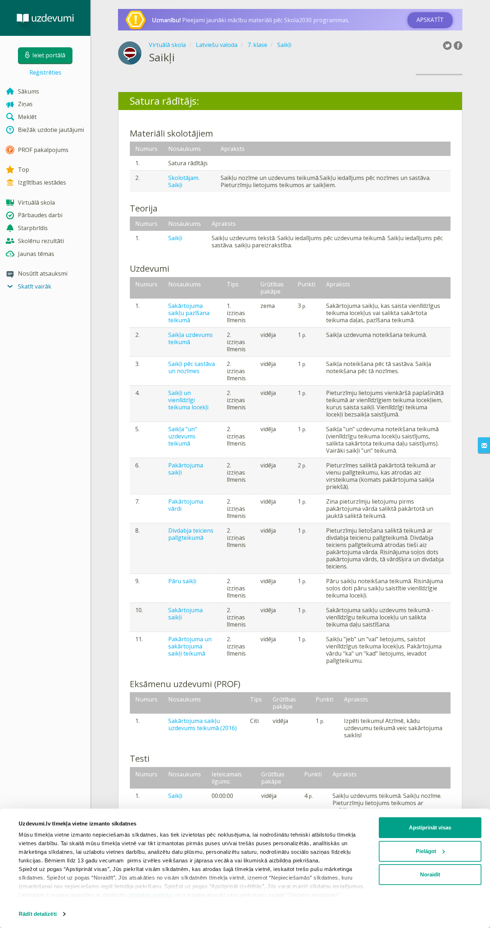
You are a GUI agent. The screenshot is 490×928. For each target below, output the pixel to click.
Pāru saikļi (182, 581)
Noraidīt (430, 874)
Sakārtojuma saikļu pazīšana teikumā (188, 313)
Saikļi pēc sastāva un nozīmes (191, 367)
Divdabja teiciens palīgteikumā (190, 534)
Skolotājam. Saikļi (183, 181)
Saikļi (175, 238)
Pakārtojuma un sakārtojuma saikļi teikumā (190, 646)
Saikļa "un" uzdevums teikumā (182, 436)
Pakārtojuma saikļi (185, 468)
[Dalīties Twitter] (447, 45)
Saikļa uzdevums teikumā (190, 338)
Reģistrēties (45, 72)
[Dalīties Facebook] (458, 45)
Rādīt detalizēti (38, 914)
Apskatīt (430, 20)
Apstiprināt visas (430, 827)
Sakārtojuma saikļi (185, 613)
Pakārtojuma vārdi (185, 505)
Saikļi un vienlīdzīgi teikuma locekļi (188, 400)
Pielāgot (426, 851)
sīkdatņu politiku (150, 895)
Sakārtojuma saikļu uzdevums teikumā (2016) (202, 724)
